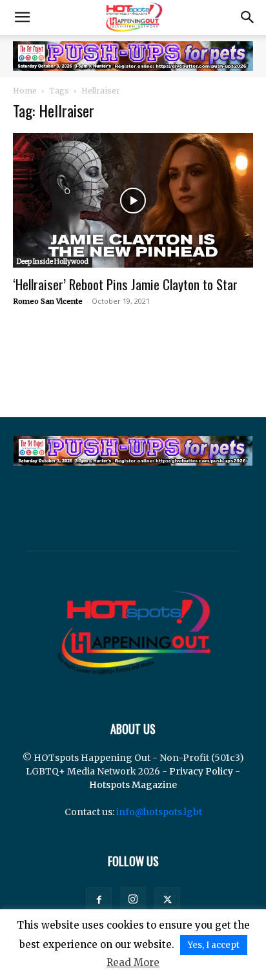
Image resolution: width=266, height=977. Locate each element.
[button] (22, 17)
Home (25, 90)
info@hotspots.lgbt (159, 812)
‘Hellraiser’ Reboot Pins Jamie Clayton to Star (125, 284)
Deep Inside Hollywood (52, 261)
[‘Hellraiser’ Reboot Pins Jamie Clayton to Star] (133, 200)
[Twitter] (167, 900)
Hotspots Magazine (133, 785)
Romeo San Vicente (48, 301)
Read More (133, 962)
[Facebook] (99, 900)
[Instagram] (133, 900)
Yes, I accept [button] (214, 945)
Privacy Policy (201, 771)
